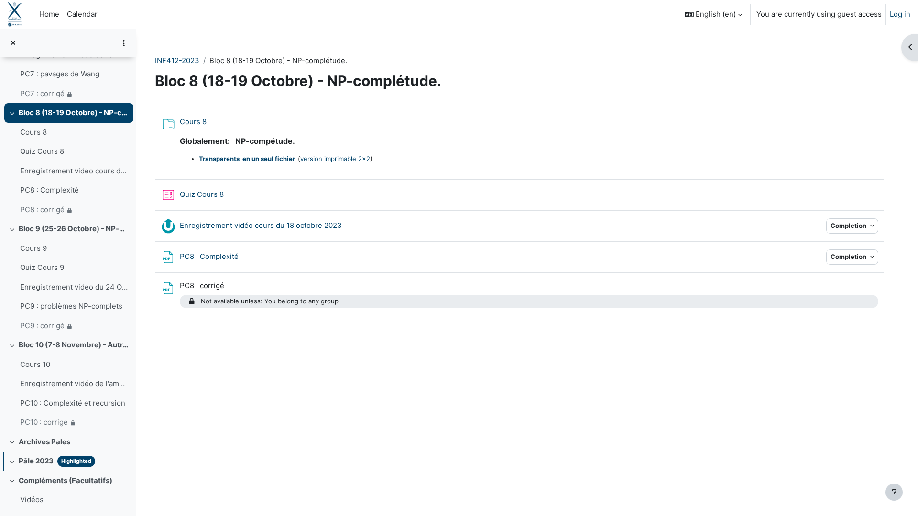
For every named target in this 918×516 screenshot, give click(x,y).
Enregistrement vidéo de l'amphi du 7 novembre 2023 (74, 383)
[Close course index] (13, 43)
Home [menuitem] (49, 14)
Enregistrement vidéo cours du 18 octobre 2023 (74, 170)
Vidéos (32, 499)
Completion (849, 225)
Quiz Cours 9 (42, 267)
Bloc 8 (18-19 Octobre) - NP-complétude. (74, 112)
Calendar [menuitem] (82, 14)
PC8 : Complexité (49, 189)
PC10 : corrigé (44, 422)
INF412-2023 (177, 60)
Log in (900, 14)
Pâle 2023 (36, 460)
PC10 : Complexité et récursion (72, 403)
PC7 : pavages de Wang (59, 73)
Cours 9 (33, 248)
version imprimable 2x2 (335, 158)
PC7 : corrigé (42, 93)
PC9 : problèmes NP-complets (71, 306)
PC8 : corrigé (42, 209)
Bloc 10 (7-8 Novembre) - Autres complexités (74, 344)
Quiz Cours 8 (42, 151)
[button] (713, 14)
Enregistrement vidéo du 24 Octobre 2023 (74, 286)
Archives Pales (44, 441)
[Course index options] (123, 43)
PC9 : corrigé (42, 325)
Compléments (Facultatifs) (65, 480)
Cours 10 (35, 364)
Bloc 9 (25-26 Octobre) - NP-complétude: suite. (74, 228)
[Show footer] (894, 492)
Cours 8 (33, 132)
